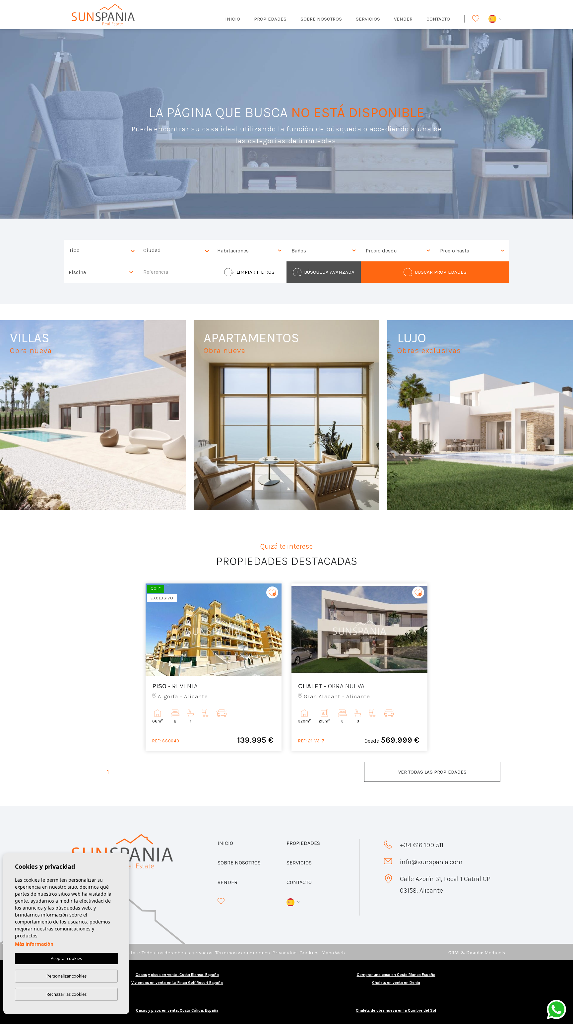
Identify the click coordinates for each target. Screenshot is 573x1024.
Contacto (438, 19)
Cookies (309, 953)
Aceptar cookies (66, 958)
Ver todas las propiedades (432, 772)
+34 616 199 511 (421, 845)
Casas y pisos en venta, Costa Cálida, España (177, 1010)
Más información (34, 944)
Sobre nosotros (321, 19)
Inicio (232, 19)
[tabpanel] (214, 667)
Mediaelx (494, 953)
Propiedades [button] (270, 19)
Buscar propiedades (441, 272)
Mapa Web (333, 953)
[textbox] (102, 250)
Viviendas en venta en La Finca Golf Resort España (177, 982)
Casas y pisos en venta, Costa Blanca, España (177, 974)
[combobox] (101, 250)
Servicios (368, 19)
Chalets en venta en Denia (396, 982)
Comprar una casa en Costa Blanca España (396, 974)
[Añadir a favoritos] (272, 592)
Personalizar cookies (66, 976)
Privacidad (285, 953)
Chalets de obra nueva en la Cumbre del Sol (396, 1010)
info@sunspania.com (431, 862)
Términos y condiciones (242, 953)
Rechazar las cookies (66, 994)
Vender (403, 19)
